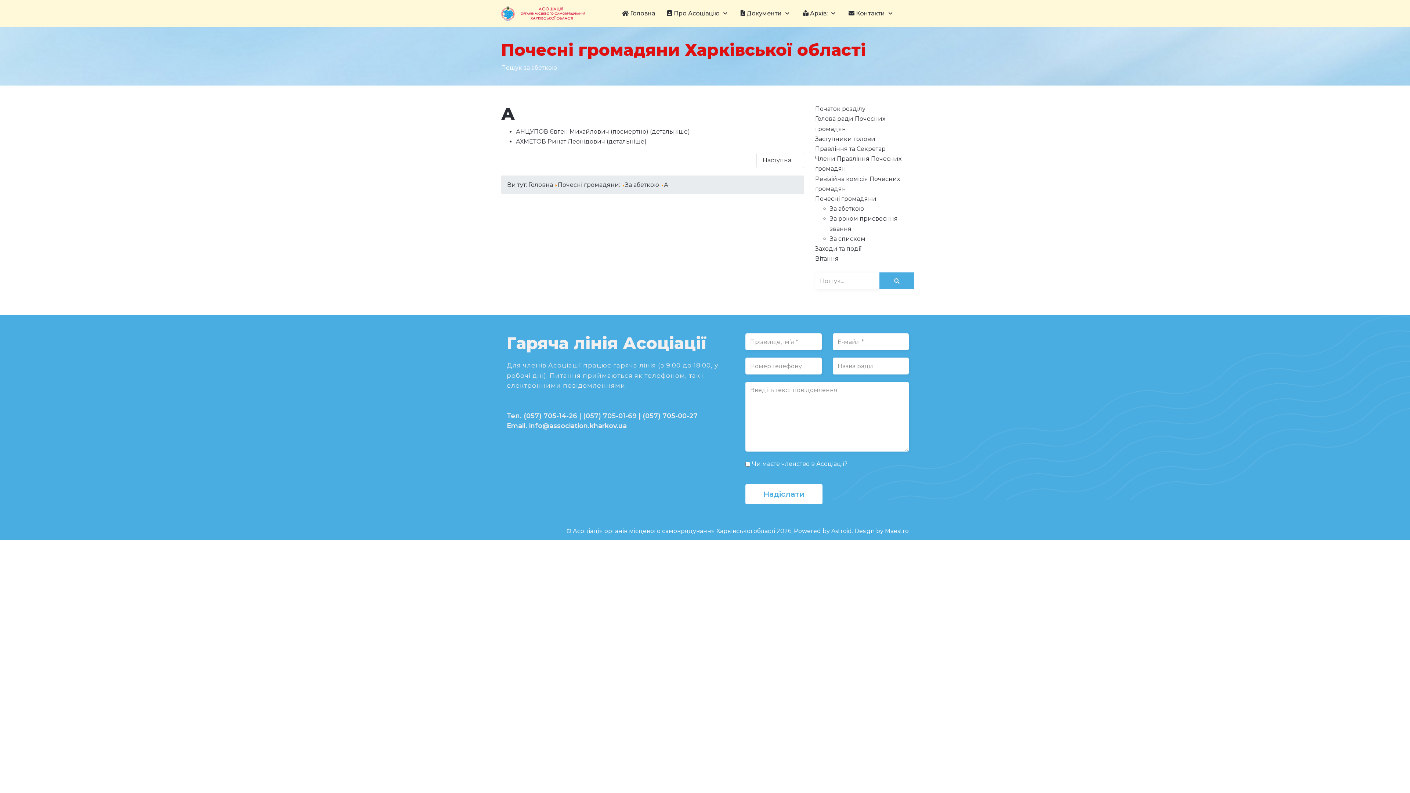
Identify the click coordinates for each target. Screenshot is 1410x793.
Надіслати (784, 494)
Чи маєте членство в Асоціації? (799, 463)
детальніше (670, 131)
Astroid (841, 531)
